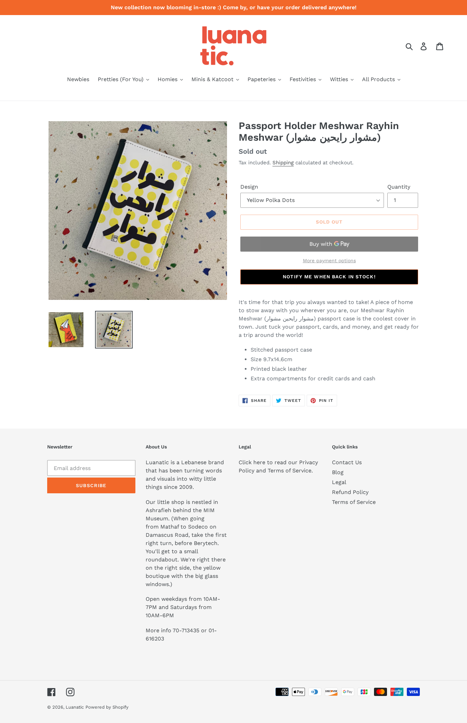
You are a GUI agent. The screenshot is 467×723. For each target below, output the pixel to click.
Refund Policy (350, 492)
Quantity (398, 186)
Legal (339, 482)
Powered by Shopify (107, 707)
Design (249, 186)
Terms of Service (354, 502)
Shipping (283, 163)
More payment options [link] (329, 260)
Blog (338, 472)
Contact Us (347, 462)
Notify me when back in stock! (329, 276)
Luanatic (75, 707)
